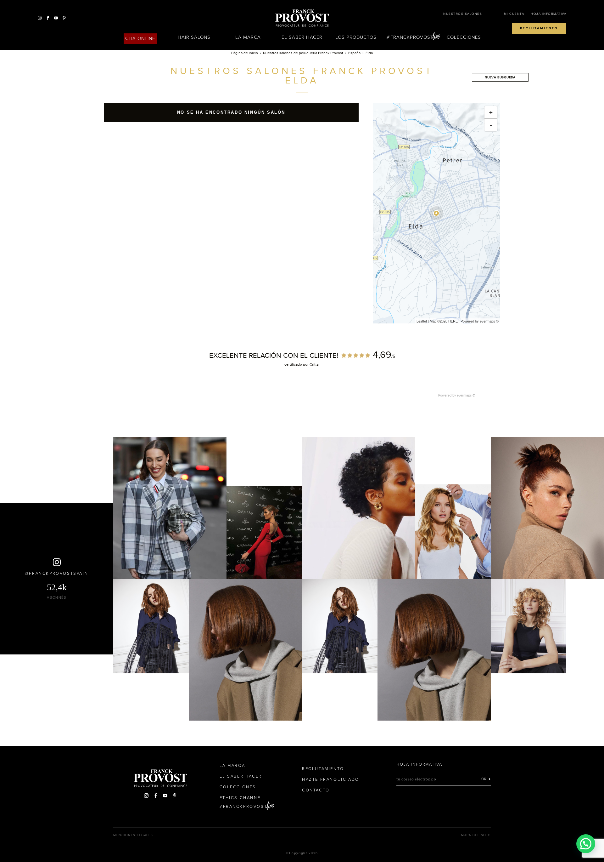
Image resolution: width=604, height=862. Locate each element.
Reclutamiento (539, 28)
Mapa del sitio (476, 835)
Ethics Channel (242, 797)
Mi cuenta (514, 14)
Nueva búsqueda (500, 77)
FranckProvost (411, 37)
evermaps (487, 320)
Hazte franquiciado (330, 779)
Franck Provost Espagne (302, 18)
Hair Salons (194, 37)
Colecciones (464, 37)
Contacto (316, 790)
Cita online (140, 38)
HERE (453, 320)
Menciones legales (133, 835)
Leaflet (422, 320)
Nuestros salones (462, 14)
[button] (585, 843)
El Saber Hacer (302, 37)
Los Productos (356, 37)
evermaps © (466, 395)
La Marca (248, 37)
